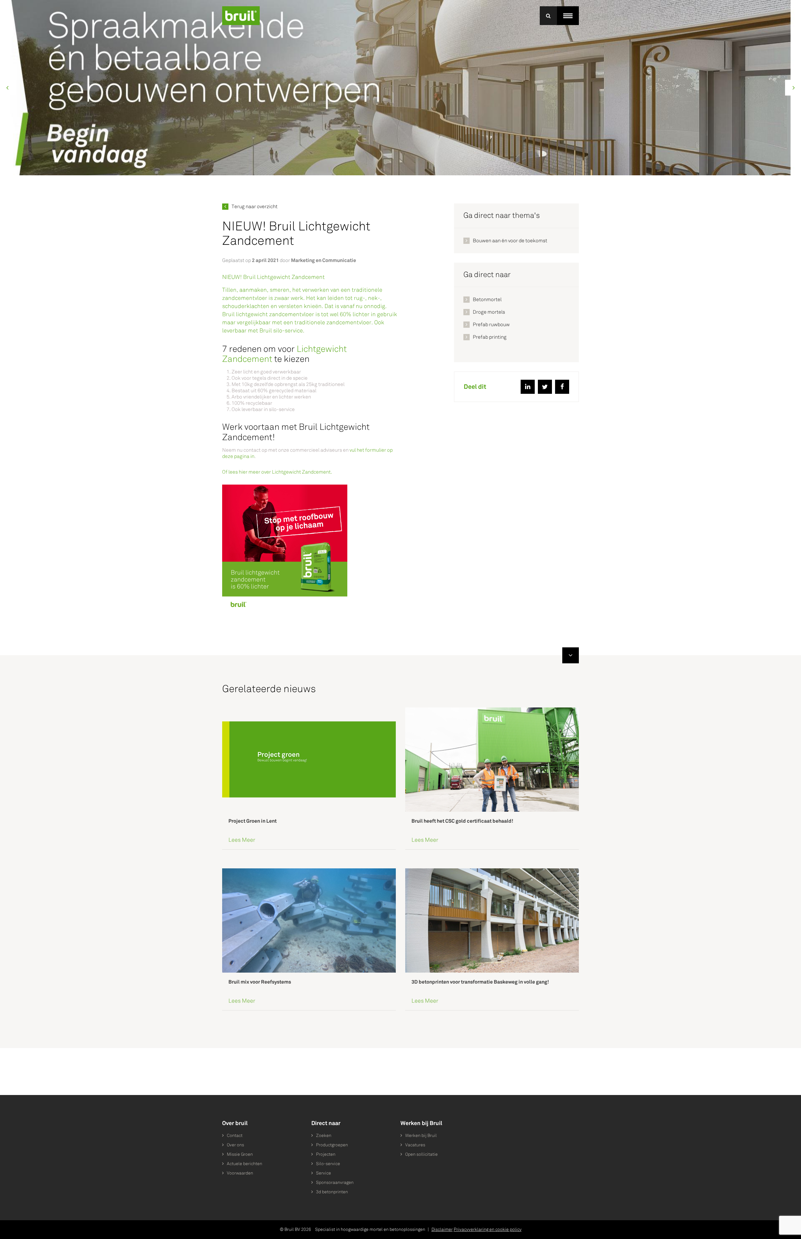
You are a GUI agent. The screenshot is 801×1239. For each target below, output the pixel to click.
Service (323, 1173)
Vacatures (415, 1145)
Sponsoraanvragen (335, 1182)
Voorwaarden (240, 1173)
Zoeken (323, 1135)
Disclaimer (442, 1229)
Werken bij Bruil (421, 1135)
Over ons (235, 1145)
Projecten (325, 1154)
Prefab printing (490, 337)
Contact (234, 1135)
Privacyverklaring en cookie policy (488, 1229)
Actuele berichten (244, 1163)
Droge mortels (489, 312)
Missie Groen (240, 1154)
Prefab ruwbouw (491, 324)
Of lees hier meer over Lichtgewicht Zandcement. (277, 472)
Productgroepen (332, 1145)
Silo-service (328, 1163)
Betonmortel (487, 299)
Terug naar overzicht (255, 206)
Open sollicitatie (421, 1154)
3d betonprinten (332, 1192)
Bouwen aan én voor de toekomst (510, 241)
